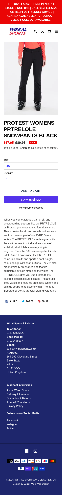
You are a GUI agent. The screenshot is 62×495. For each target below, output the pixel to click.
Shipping (25, 148)
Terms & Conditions (18, 402)
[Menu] (56, 31)
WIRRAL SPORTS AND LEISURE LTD (35, 479)
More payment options (31, 207)
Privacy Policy (15, 406)
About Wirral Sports (18, 390)
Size (6, 159)
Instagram (12, 424)
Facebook (12, 420)
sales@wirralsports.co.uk (21, 348)
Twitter (10, 428)
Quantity (8, 173)
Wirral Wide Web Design (36, 484)
